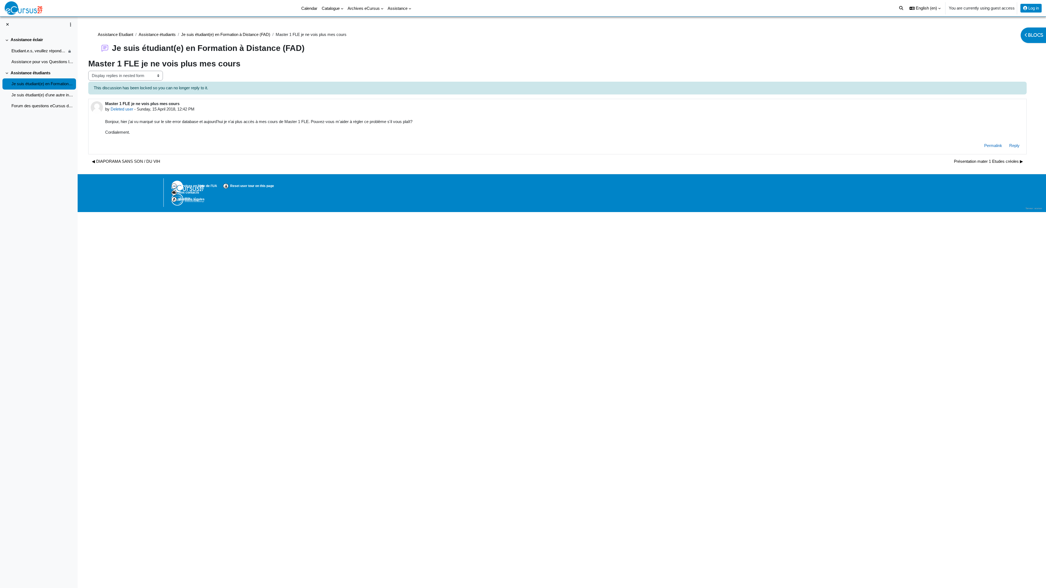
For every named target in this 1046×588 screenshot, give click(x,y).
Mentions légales (191, 199)
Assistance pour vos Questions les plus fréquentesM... (42, 61)
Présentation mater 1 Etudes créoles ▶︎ (988, 161)
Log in (1033, 8)
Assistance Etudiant (115, 34)
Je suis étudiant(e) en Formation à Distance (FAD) (42, 83)
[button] (925, 8)
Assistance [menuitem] (398, 8)
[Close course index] (7, 25)
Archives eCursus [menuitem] (364, 8)
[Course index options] (70, 24)
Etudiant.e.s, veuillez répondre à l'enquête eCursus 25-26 (39, 50)
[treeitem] (39, 51)
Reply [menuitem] (1014, 145)
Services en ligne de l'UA (197, 186)
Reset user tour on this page (252, 186)
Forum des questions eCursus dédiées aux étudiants (42, 105)
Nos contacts (188, 192)
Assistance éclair (27, 39)
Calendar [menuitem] (309, 8)
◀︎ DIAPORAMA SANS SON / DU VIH (126, 161)
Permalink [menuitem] (993, 145)
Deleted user (122, 109)
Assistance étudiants (30, 73)
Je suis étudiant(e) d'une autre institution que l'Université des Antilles (42, 95)
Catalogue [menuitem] (331, 8)
